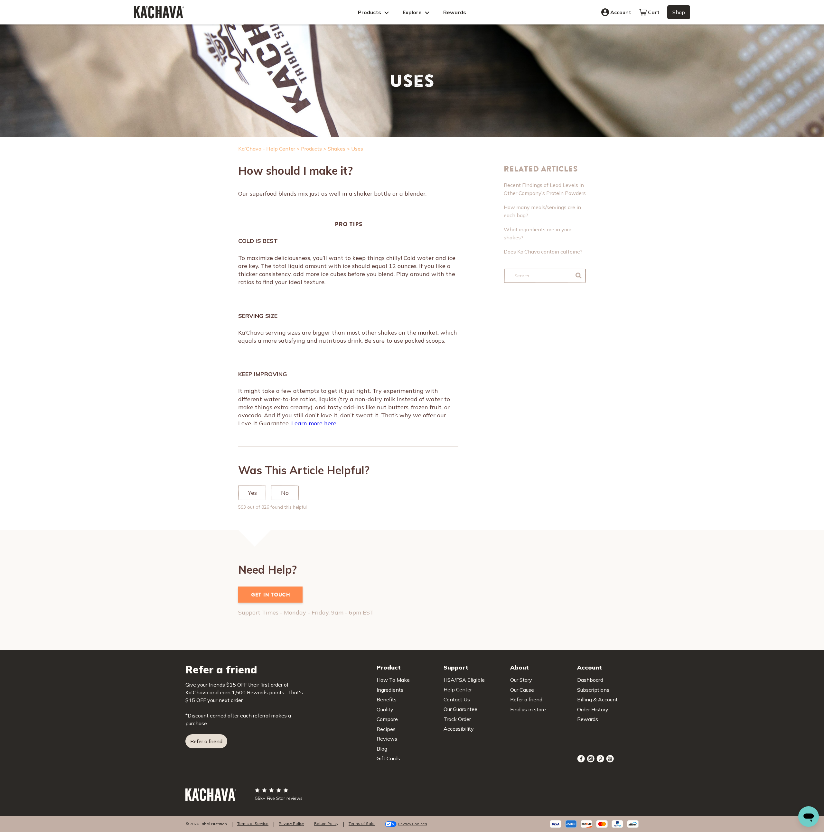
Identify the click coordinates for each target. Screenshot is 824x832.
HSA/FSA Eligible (464, 680)
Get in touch (270, 594)
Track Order (457, 719)
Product (389, 667)
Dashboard (590, 680)
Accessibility (459, 729)
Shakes (336, 148)
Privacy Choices (412, 823)
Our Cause (522, 690)
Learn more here (313, 423)
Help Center (458, 689)
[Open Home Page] (159, 12)
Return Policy (326, 823)
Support (456, 667)
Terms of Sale (362, 823)
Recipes (386, 729)
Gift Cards (388, 758)
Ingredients (390, 690)
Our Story (521, 680)
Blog (382, 748)
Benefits (387, 699)
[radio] (252, 492)
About (519, 667)
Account (620, 12)
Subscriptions (593, 690)
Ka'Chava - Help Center (266, 148)
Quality (385, 709)
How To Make (393, 680)
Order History (592, 709)
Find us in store (528, 709)
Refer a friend (206, 741)
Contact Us (457, 699)
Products (370, 12)
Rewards (454, 12)
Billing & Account (597, 699)
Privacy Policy (291, 823)
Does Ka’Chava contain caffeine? (543, 251)
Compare (387, 719)
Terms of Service (252, 823)
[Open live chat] (808, 816)
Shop (678, 12)
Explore (413, 12)
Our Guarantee (460, 709)
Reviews (387, 738)
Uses (357, 148)
